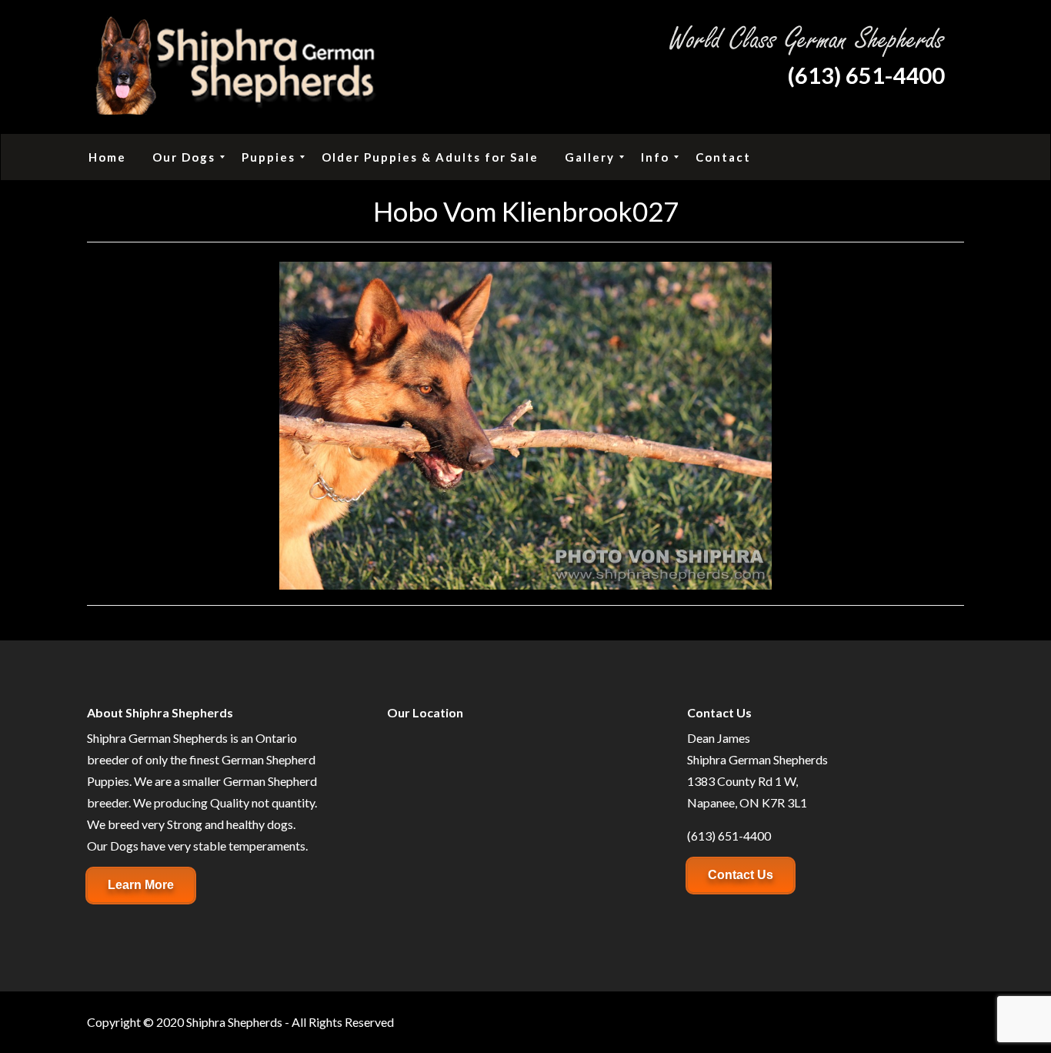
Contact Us (740, 874)
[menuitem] (107, 157)
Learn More (141, 884)
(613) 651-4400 (866, 75)
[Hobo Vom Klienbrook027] (525, 423)
